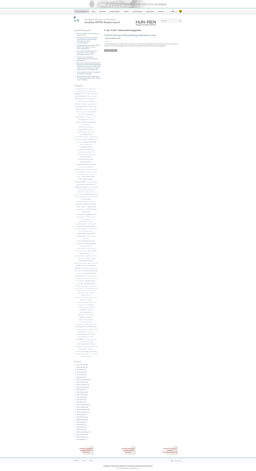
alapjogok (77, 93)
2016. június (80, 427)
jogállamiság (91, 206)
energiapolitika (82, 129)
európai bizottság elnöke (86, 149)
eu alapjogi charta (86, 134)
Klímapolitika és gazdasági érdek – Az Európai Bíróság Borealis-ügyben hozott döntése (89, 78)
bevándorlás (92, 106)
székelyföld (89, 299)
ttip (96, 329)
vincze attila (94, 353)
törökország (78, 329)
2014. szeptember (82, 380)
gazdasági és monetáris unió (86, 184)
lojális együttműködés (86, 260)
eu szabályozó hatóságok (87, 139)
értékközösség (90, 131)
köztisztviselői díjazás (81, 250)
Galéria (161, 11)
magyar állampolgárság (80, 263)
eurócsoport (79, 142)
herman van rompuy (92, 196)
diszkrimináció (80, 117)
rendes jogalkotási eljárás (91, 288)
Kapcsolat (150, 11)
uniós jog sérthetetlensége (86, 341)
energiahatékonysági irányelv (86, 126)
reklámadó (81, 288)
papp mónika (90, 283)
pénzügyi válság (79, 285)
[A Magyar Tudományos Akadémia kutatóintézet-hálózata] (170, 450)
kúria (91, 253)
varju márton (83, 349)
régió (75, 288)
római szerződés (91, 290)
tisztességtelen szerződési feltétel (86, 326)
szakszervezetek (92, 297)
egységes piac (83, 119)
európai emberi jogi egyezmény (86, 151)
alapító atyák (84, 91)
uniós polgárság (78, 346)
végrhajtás (90, 348)
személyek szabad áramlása (84, 302)
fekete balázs (90, 176)
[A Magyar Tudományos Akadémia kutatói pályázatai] (128, 450)
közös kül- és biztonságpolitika (86, 243)
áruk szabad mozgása (82, 101)
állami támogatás (80, 96)
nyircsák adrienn (90, 280)
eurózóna (91, 174)
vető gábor (87, 353)
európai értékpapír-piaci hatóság (86, 154)
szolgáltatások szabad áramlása (86, 307)
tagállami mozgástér (86, 317)
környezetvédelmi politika (86, 231)
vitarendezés (84, 356)
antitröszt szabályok (92, 96)
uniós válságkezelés (88, 346)
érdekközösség (82, 131)
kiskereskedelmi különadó (86, 221)
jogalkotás (83, 206)
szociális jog (90, 304)
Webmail (76, 460)
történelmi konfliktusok (88, 329)
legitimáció (89, 255)
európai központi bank (86, 159)
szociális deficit (82, 304)
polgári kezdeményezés (90, 285)
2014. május (80, 372)
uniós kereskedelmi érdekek (86, 344)
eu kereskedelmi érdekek (81, 136)
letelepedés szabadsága (83, 258)
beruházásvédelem (82, 106)
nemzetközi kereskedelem (90, 278)
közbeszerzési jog (91, 236)
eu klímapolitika (93, 136)
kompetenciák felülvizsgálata (86, 226)
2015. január (81, 390)
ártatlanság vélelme (91, 98)
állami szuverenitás (93, 93)
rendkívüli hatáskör (81, 290)
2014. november (82, 385)
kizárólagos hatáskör (81, 223)
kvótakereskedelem (80, 255)
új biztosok (91, 331)
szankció (82, 300)
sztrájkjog (90, 309)
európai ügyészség (80, 171)
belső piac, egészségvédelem (89, 104)
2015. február (81, 392)
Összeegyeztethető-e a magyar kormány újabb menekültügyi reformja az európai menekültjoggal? (87, 40)
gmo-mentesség (93, 187)
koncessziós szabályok (80, 228)
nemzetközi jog (78, 278)
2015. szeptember (82, 404)
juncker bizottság (90, 209)
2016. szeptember (82, 432)
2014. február (81, 365)
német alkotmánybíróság (89, 270)
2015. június (80, 399)
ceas (95, 109)
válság (96, 346)
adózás (78, 91)
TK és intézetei (81, 12)
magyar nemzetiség (92, 263)
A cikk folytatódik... (110, 50)
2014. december (82, 387)
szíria (93, 302)
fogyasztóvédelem (81, 181)
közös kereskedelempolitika (86, 241)
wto (90, 356)
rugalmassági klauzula (83, 292)
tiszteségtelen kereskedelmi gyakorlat (86, 324)
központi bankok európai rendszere (86, 248)
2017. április (80, 439)
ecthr (94, 117)
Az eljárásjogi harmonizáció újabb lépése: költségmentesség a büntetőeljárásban (88, 46)
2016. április (80, 422)
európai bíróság (90, 142)
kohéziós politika (91, 223)
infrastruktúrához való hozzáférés (86, 201)
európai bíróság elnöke (86, 144)
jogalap (78, 206)
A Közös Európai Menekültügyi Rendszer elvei (130, 35)
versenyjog (92, 351)
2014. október (81, 382)
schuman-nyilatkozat (86, 295)
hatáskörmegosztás (91, 194)
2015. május (80, 397)
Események (137, 11)
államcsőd (84, 93)
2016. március (81, 419)
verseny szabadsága (82, 351)
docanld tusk (89, 117)
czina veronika (91, 111)
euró (96, 139)
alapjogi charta (92, 91)
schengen (92, 292)
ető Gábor (108, 41)
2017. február (81, 437)
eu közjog (77, 139)
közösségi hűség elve (86, 246)
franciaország (91, 181)
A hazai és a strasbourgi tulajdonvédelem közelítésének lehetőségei (87, 58)
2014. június (80, 374)
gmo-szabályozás (82, 189)
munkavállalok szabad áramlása (89, 268)
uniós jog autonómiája (91, 339)
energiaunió (91, 129)
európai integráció (86, 156)
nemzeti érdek (79, 276)
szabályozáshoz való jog (81, 297)
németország (79, 273)
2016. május (80, 424)
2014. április (80, 369)
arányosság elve (80, 98)
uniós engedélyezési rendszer (86, 336)
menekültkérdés (91, 265)
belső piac (77, 104)
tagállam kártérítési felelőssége (86, 314)
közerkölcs (86, 238)
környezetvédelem (92, 228)
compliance (83, 111)
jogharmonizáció (80, 209)
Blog (93, 11)
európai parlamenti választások (86, 164)
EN (177, 11)
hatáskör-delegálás (79, 194)
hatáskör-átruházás (90, 191)
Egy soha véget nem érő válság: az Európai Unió (88, 34)
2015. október (81, 407)
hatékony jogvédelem (80, 196)
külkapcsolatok (84, 253)
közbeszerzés (80, 236)
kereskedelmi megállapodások (86, 214)
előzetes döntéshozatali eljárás (86, 122)
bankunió (92, 101)
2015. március (81, 395)
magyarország (80, 265)
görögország (91, 189)
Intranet (84, 460)
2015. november (82, 409)
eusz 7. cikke (81, 176)
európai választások (83, 174)
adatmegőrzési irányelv (82, 88)
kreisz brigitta (92, 250)
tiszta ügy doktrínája (86, 321)
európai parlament (86, 162)
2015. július (80, 402)
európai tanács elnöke (91, 169)
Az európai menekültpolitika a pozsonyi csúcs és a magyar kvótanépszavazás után (87, 52)
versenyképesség (79, 353)
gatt (96, 181)
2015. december (82, 412)
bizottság (78, 109)
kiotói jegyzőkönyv (86, 219)
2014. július (80, 377)
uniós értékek (79, 339)
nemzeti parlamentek (91, 275)
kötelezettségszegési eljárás (86, 233)
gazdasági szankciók (81, 187)
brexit (83, 109)
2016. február (81, 417)
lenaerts (95, 255)
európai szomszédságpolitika (86, 166)
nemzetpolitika (80, 280)
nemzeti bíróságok (90, 273)
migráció (77, 268)
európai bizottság (86, 147)
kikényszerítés (80, 216)
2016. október (81, 434)
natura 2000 (77, 270)
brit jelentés (89, 109)
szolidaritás (83, 309)
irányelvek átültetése (89, 204)
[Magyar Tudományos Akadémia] (128, 4)
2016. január (81, 414)
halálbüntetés (80, 191)
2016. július (80, 429)
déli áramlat (82, 114)
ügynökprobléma (82, 331)
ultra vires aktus (90, 334)
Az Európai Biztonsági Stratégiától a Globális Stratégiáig (88, 73)
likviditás (92, 258)
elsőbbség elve (86, 124)
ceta (77, 111)
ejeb (89, 119)
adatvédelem (92, 88)
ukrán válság (80, 334)
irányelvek (79, 204)
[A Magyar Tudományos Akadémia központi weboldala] (86, 450)
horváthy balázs (86, 199)
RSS (91, 460)
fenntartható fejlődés (86, 179)
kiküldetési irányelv (90, 216)
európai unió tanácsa (91, 171)
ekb (93, 119)
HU (173, 11)
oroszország (81, 283)
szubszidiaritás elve (86, 312)
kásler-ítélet (86, 212)
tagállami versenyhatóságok (86, 319)
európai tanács (79, 169)
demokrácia (89, 114)
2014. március (81, 367)
